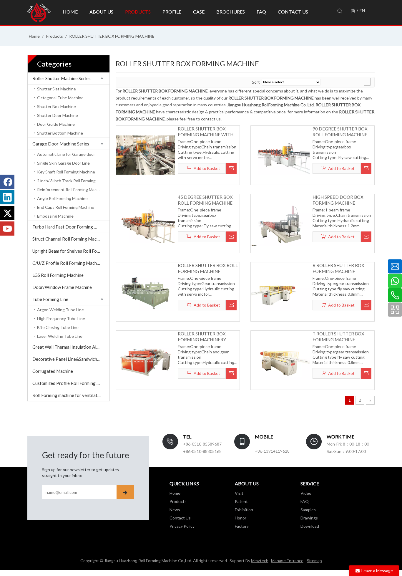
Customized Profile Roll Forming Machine (70, 383)
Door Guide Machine (56, 124)
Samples (308, 509)
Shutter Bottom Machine (60, 132)
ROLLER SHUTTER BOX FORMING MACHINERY (202, 336)
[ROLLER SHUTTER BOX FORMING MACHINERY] (145, 359)
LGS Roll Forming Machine (58, 275)
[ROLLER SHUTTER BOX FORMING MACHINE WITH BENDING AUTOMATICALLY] (145, 154)
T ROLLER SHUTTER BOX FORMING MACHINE (338, 336)
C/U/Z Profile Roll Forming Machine (67, 263)
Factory (242, 526)
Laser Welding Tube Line (59, 336)
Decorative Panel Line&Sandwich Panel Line (70, 359)
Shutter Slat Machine (56, 88)
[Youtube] (7, 228)
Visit (239, 493)
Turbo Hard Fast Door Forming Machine (70, 226)
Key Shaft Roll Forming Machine (66, 171)
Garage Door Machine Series (60, 143)
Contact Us (180, 517)
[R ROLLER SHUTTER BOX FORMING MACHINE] (280, 291)
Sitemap (314, 560)
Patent (241, 501)
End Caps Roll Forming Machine (65, 207)
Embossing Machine (55, 216)
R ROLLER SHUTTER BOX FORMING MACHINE (338, 268)
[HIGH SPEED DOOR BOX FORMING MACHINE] (280, 223)
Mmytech (259, 560)
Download (309, 526)
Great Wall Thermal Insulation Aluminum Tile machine (70, 347)
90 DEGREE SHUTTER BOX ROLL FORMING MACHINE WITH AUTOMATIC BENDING (343, 132)
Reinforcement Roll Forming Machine (70, 189)
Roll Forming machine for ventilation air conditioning (70, 395)
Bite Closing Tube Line (58, 327)
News (175, 509)
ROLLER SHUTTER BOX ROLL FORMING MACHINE (208, 268)
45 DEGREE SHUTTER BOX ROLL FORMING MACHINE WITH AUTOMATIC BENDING (208, 200)
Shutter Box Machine (56, 106)
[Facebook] (7, 182)
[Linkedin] (7, 197)
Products (178, 501)
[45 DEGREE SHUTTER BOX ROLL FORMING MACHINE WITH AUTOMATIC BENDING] (145, 223)
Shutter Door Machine (57, 115)
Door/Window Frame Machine (62, 287)
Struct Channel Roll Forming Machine (68, 238)
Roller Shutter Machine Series (61, 78)
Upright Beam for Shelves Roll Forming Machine (70, 251)
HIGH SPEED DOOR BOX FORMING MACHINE (338, 200)
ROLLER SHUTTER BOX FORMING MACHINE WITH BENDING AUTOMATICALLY (206, 132)
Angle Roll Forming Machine (62, 198)
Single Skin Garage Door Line (63, 162)
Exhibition (244, 509)
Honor (240, 517)
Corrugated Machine (52, 371)
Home (175, 493)
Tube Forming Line (50, 299)
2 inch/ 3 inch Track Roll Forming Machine (73, 180)
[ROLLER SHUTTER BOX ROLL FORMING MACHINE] (145, 291)
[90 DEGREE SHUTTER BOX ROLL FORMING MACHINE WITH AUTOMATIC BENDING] (280, 154)
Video (305, 493)
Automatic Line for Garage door (66, 154)
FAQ (304, 501)
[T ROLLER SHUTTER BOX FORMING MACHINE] (280, 359)
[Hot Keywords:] (340, 11)
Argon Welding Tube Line (60, 309)
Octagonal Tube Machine (60, 97)
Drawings (309, 517)
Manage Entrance (287, 560)
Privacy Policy (182, 526)
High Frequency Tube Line (61, 318)
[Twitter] (7, 213)
